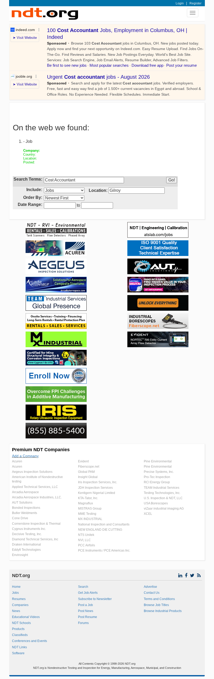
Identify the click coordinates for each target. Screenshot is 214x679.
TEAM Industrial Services (161, 488)
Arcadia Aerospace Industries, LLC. (37, 497)
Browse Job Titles (156, 605)
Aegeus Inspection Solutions (32, 472)
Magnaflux (85, 503)
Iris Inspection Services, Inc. (97, 482)
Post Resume (87, 617)
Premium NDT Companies (41, 449)
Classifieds (20, 635)
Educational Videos (26, 617)
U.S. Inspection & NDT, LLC (163, 498)
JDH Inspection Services (95, 488)
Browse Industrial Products (163, 611)
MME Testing (87, 514)
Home (16, 587)
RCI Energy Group (157, 482)
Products (18, 629)
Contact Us (151, 593)
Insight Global (88, 477)
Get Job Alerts (88, 593)
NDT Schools (21, 623)
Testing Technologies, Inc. (162, 493)
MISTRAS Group (90, 508)
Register (195, 3)
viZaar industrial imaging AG (164, 508)
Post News (85, 611)
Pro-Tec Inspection (157, 477)
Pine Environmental (158, 461)
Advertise (150, 587)
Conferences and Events (29, 641)
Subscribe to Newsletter (95, 599)
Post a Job (85, 605)
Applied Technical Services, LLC (35, 487)
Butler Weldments (24, 513)
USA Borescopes (156, 503)
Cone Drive (20, 518)
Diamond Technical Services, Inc (35, 539)
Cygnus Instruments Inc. (29, 529)
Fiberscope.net (88, 466)
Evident (83, 461)
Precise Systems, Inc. (159, 472)
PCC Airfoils (86, 545)
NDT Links (19, 647)
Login (180, 3)
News (16, 611)
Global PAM (86, 472)
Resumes (19, 599)
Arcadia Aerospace (25, 492)
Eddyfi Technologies (26, 550)
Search (83, 587)
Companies (20, 605)
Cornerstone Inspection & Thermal (36, 523)
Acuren (17, 461)
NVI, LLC (84, 540)
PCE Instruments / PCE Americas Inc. (104, 550)
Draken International (26, 544)
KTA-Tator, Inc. (88, 498)
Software (18, 653)
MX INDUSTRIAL (90, 519)
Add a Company (25, 456)
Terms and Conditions (159, 599)
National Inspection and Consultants (103, 524)
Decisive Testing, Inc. (27, 534)
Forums (83, 623)
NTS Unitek (86, 535)
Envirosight (20, 555)
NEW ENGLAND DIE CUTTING (100, 529)
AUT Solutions (22, 502)
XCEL (148, 514)
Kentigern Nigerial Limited (96, 493)
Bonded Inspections (26, 508)
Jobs (15, 593)
